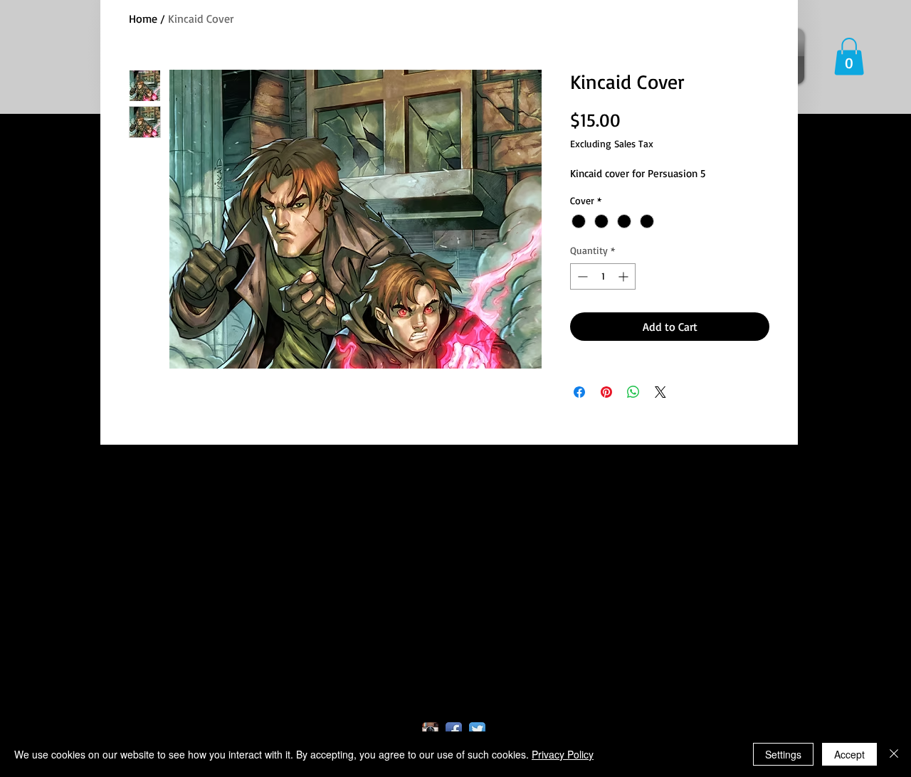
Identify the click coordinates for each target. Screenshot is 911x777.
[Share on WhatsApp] (633, 392)
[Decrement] (581, 276)
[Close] (893, 754)
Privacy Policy (563, 754)
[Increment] (624, 276)
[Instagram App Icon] (430, 730)
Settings (783, 754)
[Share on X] (660, 392)
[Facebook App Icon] (454, 730)
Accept (849, 754)
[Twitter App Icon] (477, 730)
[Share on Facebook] (579, 392)
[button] (849, 56)
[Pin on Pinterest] (606, 392)
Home (143, 18)
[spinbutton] (603, 276)
